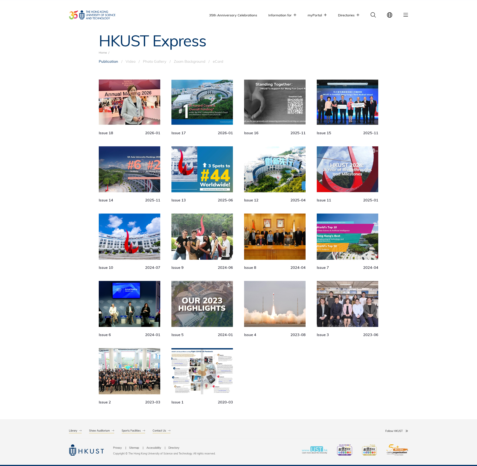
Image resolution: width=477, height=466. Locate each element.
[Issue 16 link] (275, 107)
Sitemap (134, 447)
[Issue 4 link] (275, 309)
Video (130, 61)
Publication (108, 61)
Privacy (117, 447)
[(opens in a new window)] (344, 450)
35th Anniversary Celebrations (233, 15)
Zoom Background (189, 61)
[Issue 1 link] (202, 376)
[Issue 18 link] (129, 107)
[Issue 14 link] (129, 174)
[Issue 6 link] (129, 309)
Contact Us (159, 430)
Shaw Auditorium (99, 430)
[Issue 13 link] (202, 174)
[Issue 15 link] (347, 107)
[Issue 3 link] (347, 309)
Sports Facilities (131, 430)
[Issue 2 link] (129, 376)
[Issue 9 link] (202, 242)
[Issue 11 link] (347, 174)
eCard (218, 61)
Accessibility (153, 447)
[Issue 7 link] (347, 242)
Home (103, 52)
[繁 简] (389, 15)
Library (73, 430)
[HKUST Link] (92, 14)
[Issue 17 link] (202, 107)
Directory (173, 447)
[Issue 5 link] (202, 309)
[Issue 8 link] (275, 242)
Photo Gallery (154, 61)
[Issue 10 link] (129, 242)
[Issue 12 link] (275, 174)
